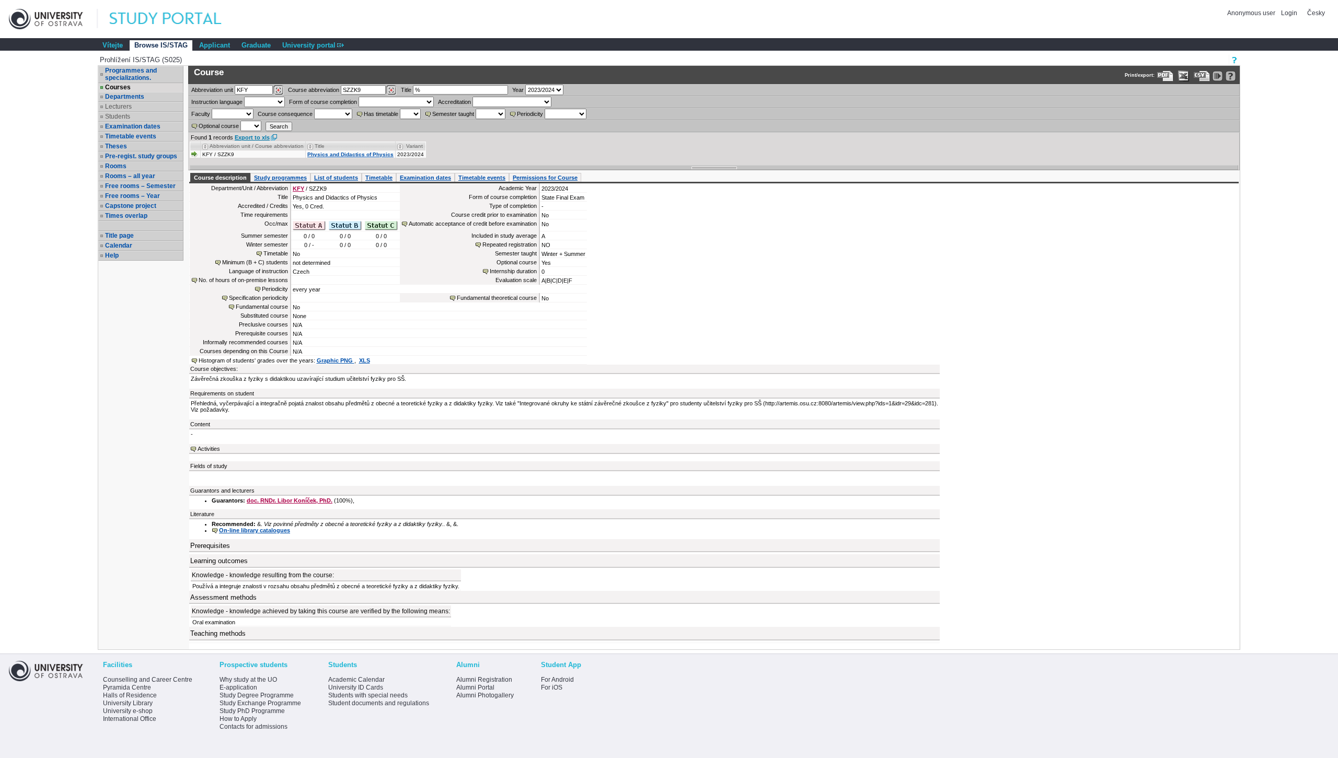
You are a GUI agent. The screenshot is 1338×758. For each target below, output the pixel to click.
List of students (336, 177)
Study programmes (280, 177)
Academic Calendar (356, 679)
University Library (128, 703)
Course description (220, 177)
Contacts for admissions (253, 726)
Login (1289, 13)
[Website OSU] (53, 19)
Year (518, 90)
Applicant (214, 45)
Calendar (118, 245)
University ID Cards (355, 687)
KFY (298, 188)
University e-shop (128, 711)
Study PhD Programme (252, 711)
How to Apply (238, 718)
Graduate (256, 45)
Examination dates (132, 126)
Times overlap (126, 215)
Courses (118, 87)
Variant (414, 146)
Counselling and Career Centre (147, 679)
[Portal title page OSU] (175, 19)
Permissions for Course (545, 177)
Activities (209, 449)
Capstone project (130, 205)
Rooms (115, 166)
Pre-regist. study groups (141, 156)
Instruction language (217, 102)
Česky (1316, 13)
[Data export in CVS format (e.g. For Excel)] (1202, 76)
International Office (129, 718)
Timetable (379, 177)
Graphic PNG (335, 360)
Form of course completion (323, 102)
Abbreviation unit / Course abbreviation (257, 146)
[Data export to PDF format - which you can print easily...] (1165, 76)
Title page (119, 235)
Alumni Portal (475, 687)
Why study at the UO (248, 679)
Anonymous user (1252, 13)
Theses (116, 146)
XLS (364, 360)
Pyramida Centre (127, 687)
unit (212, 90)
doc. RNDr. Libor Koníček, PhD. (289, 500)
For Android (557, 679)
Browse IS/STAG (161, 45)
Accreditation (454, 102)
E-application (238, 687)
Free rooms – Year (132, 196)
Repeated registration (509, 244)
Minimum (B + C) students (255, 262)
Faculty (200, 114)
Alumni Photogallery (485, 695)
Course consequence (285, 114)
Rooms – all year (130, 176)
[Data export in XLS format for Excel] (1183, 76)
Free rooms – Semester (140, 186)
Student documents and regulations (378, 703)
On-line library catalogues (254, 530)
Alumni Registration (484, 679)
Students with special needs (368, 695)
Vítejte (112, 45)
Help (112, 255)
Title (406, 90)
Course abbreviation (313, 90)
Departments (124, 96)
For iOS (551, 687)
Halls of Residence (130, 695)
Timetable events (130, 136)
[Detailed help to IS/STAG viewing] (1230, 76)
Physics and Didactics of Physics (350, 154)
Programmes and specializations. (131, 74)
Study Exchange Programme (260, 703)
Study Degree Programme (257, 695)
